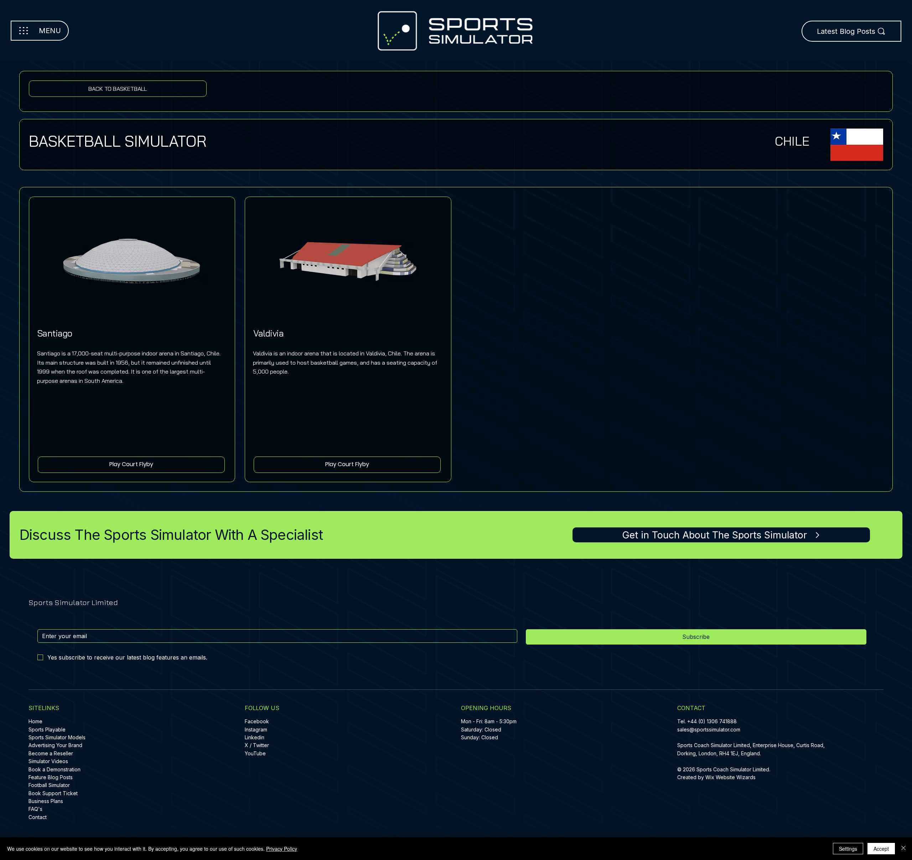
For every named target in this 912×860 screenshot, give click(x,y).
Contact (37, 817)
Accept (881, 848)
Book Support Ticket (53, 793)
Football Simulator (49, 785)
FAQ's (35, 809)
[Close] (903, 848)
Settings (848, 848)
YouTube (255, 753)
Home (35, 721)
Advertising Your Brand (55, 745)
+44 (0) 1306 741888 (712, 721)
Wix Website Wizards (730, 777)
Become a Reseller (50, 753)
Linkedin (254, 737)
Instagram (256, 729)
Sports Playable (47, 729)
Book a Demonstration (54, 769)
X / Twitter (257, 745)
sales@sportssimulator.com (708, 729)
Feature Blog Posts (50, 777)
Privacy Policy (281, 848)
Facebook (257, 721)
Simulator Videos (48, 761)
